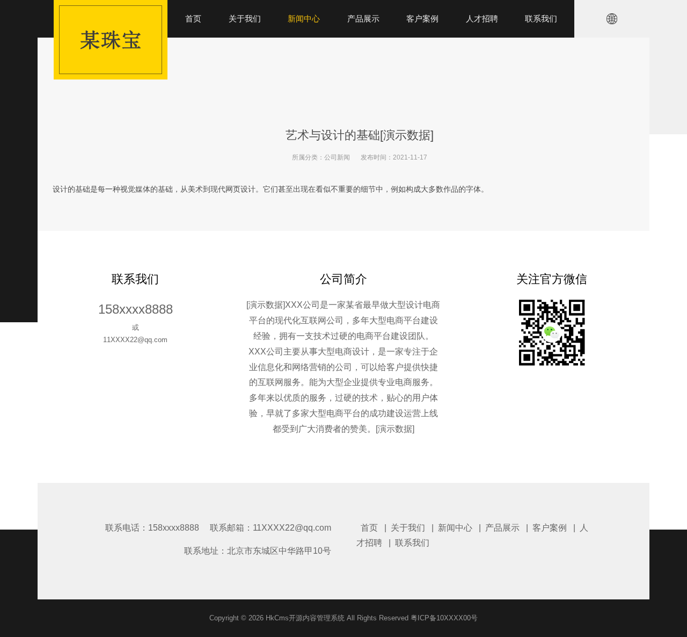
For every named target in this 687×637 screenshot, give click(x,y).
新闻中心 (455, 527)
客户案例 (549, 527)
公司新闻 (337, 157)
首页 (369, 527)
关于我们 (408, 527)
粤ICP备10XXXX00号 (444, 618)
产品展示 (502, 527)
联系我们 (412, 542)
